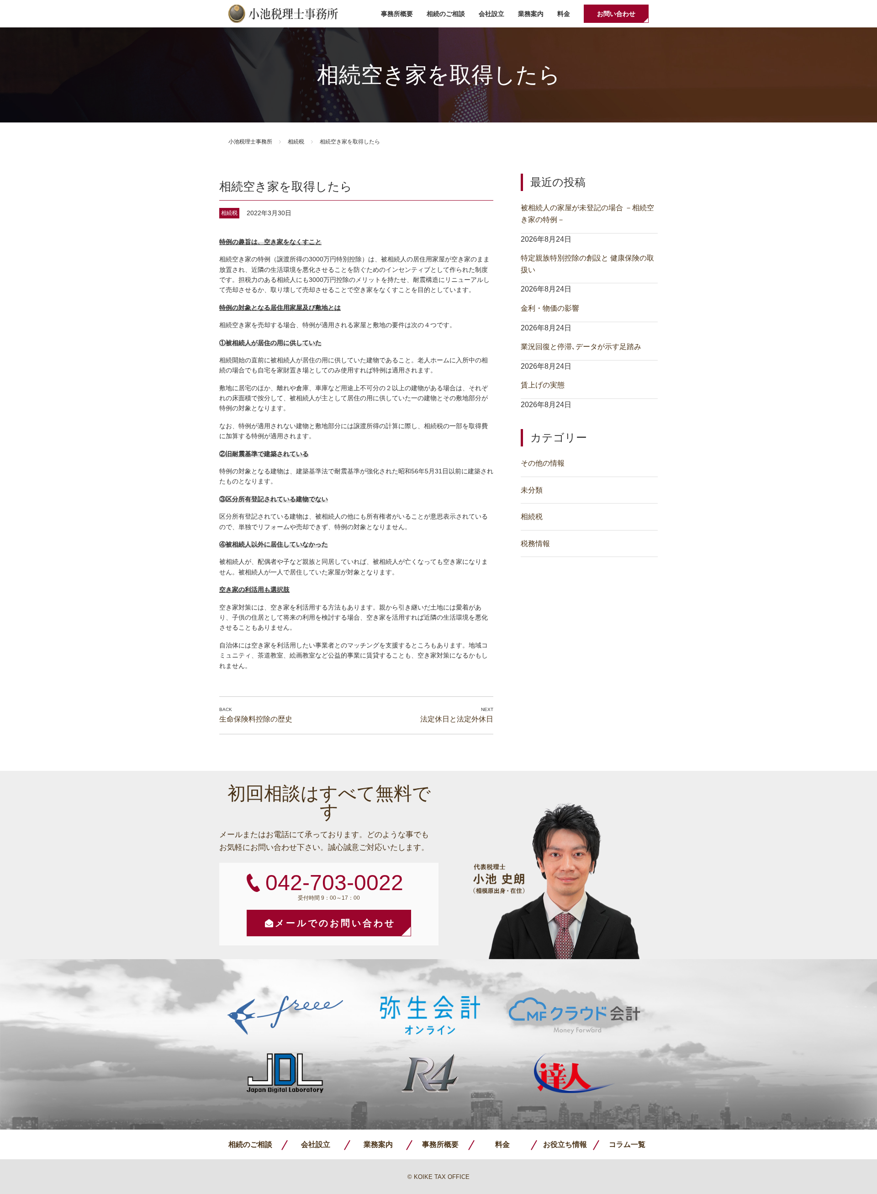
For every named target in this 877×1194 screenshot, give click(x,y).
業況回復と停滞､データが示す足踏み (581, 346)
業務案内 (531, 13)
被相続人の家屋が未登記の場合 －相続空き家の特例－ (587, 213)
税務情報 (535, 543)
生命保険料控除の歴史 (255, 719)
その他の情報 (543, 463)
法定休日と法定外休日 (456, 719)
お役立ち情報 (565, 1144)
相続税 (296, 141)
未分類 (532, 490)
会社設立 (491, 13)
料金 (563, 13)
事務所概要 (397, 13)
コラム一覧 (627, 1144)
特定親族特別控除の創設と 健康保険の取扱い (587, 264)
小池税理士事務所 (283, 14)
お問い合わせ (616, 13)
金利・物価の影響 (550, 308)
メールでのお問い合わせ (335, 923)
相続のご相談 (446, 13)
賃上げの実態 (543, 385)
